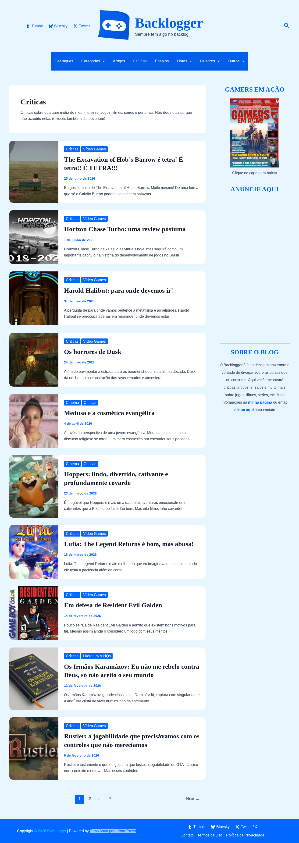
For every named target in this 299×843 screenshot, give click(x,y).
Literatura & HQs (97, 656)
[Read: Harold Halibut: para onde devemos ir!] (33, 298)
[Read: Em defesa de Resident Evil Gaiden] (33, 613)
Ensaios (162, 61)
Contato (187, 835)
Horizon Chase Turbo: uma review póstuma (125, 229)
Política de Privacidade (245, 835)
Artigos (119, 61)
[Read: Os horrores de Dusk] (33, 359)
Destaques (64, 61)
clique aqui (244, 410)
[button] (287, 26)
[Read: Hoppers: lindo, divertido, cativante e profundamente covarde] (33, 486)
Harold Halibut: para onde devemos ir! (118, 290)
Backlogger (169, 23)
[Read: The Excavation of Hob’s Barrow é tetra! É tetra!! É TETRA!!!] (33, 171)
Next (192, 799)
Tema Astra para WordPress (113, 831)
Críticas (140, 61)
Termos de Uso (209, 835)
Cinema (72, 403)
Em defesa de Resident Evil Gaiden (113, 605)
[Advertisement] (255, 268)
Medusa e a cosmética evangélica (109, 412)
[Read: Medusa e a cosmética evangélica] (33, 421)
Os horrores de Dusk (92, 351)
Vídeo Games (94, 149)
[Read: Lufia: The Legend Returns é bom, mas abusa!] (33, 552)
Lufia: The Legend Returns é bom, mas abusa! (129, 544)
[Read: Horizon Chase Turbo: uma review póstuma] (33, 237)
